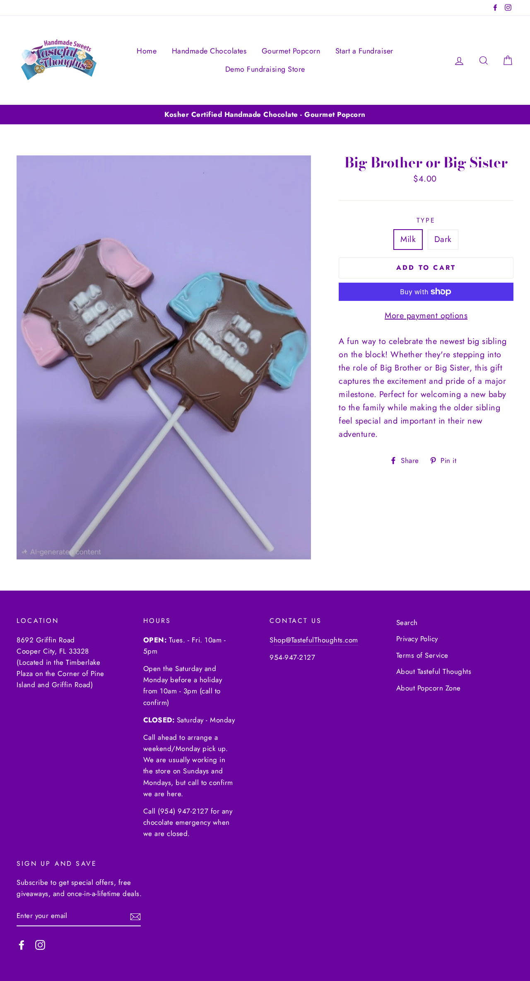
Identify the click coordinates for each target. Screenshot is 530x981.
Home (147, 51)
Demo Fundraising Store (265, 69)
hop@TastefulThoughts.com (316, 640)
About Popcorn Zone (428, 688)
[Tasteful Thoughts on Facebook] (21, 944)
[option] (265, 114)
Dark (443, 239)
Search (407, 622)
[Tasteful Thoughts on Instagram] (40, 944)
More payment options (426, 316)
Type (426, 220)
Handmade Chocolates (209, 51)
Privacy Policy (417, 639)
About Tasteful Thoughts (434, 671)
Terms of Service (422, 655)
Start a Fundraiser (364, 51)
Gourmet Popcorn (291, 51)
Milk (408, 239)
